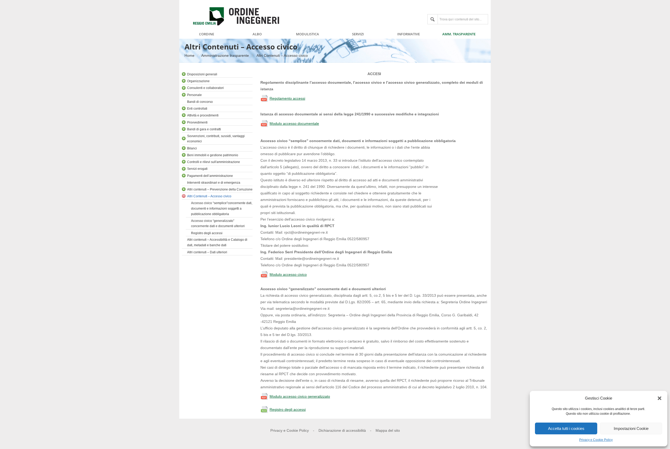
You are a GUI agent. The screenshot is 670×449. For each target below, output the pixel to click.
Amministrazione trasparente (225, 55)
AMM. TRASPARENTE (459, 34)
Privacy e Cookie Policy (596, 440)
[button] (659, 398)
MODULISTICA (307, 34)
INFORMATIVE (408, 34)
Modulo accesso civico (288, 274)
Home (189, 55)
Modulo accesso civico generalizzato (300, 396)
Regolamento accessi (287, 98)
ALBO (257, 34)
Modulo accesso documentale (294, 123)
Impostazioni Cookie (631, 428)
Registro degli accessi (288, 409)
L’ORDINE (206, 34)
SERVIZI (358, 34)
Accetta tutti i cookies (566, 428)
